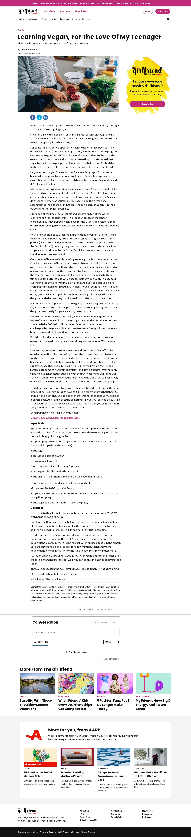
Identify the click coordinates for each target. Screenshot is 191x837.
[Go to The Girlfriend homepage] (25, 11)
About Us (84, 810)
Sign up (103, 622)
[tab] (41, 642)
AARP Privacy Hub (66, 832)
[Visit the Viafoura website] (114, 659)
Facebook (32, 117)
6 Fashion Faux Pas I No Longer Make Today (113, 704)
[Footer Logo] (44, 811)
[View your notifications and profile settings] (119, 642)
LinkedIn (45, 117)
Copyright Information (28, 832)
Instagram (147, 817)
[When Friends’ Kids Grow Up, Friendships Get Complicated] (76, 683)
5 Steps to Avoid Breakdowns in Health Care (111, 776)
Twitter (39, 117)
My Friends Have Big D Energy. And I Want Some (153, 704)
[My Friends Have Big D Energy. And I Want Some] (153, 683)
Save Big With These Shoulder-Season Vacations (36, 704)
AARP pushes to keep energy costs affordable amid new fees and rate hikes (149, 783)
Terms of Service (48, 832)
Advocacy (139, 769)
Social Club (50, 11)
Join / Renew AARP (89, 820)
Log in (95, 622)
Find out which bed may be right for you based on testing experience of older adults (76, 783)
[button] (168, 19)
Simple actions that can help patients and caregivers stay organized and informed (113, 787)
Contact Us (116, 810)
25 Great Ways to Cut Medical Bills (38, 774)
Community (116, 814)
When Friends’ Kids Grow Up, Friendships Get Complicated (75, 704)
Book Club (65, 11)
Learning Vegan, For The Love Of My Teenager (89, 37)
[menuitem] (21, 20)
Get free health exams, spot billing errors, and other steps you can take (39, 782)
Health (64, 769)
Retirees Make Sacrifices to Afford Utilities (150, 774)
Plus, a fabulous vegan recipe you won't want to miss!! (53, 43)
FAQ (82, 814)
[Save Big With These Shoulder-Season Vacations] (37, 683)
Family (21, 30)
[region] (76, 641)
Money (27, 769)
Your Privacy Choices (85, 832)
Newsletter (81, 11)
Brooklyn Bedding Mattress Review (72, 774)
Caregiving (102, 769)
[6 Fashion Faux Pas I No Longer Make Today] (115, 683)
